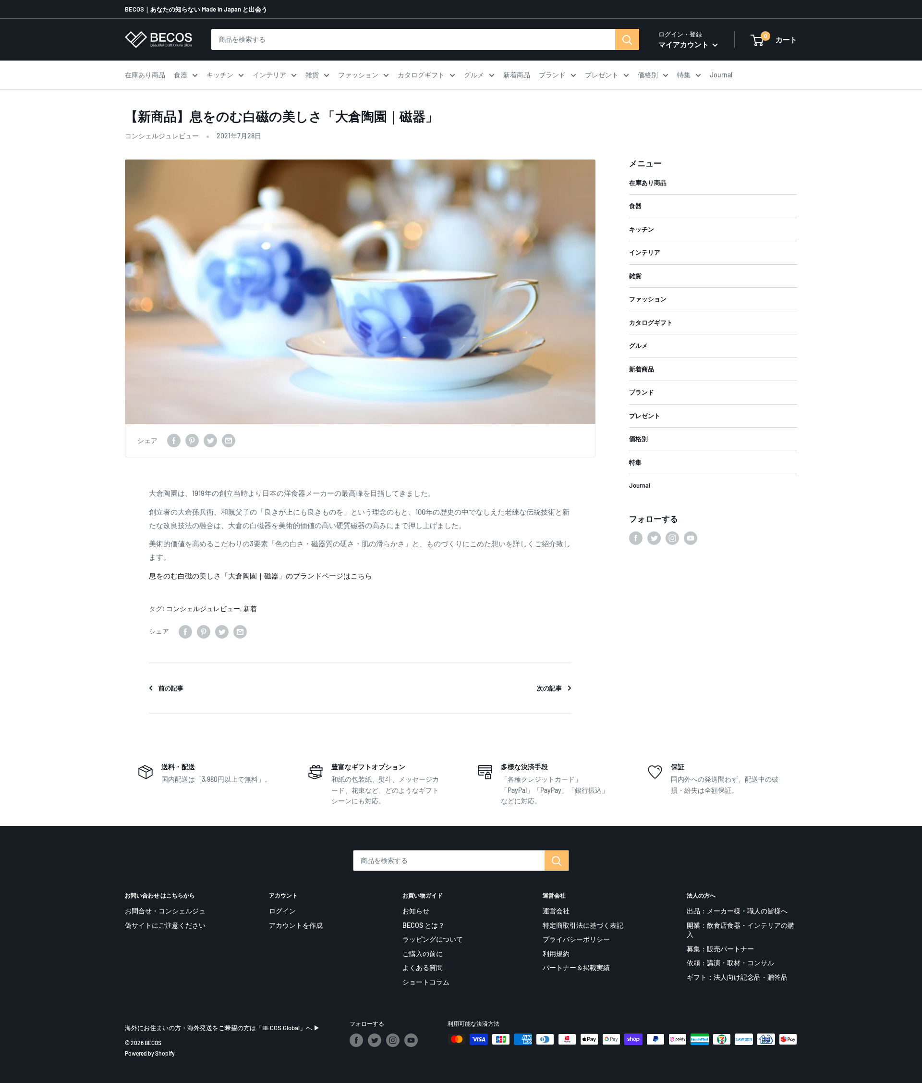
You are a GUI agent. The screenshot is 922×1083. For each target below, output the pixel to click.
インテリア (269, 75)
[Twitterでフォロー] (654, 538)
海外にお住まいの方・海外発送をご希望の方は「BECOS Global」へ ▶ (222, 1028)
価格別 (648, 75)
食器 (180, 75)
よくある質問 (422, 967)
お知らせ (415, 911)
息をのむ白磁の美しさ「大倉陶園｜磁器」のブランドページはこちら (260, 575)
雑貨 (312, 75)
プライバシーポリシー (576, 939)
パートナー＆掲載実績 (576, 967)
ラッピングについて (432, 939)
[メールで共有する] (228, 440)
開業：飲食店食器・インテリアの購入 (740, 930)
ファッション (358, 75)
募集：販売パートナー (720, 949)
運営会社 (556, 911)
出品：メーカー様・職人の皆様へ (737, 911)
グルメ (474, 75)
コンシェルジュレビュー (162, 136)
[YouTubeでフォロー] (690, 538)
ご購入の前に (422, 953)
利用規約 (556, 953)
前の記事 (170, 688)
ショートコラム (425, 982)
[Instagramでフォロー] (672, 538)
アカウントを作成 (296, 925)
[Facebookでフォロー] (636, 538)
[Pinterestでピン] (192, 440)
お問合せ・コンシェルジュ (165, 911)
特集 (684, 75)
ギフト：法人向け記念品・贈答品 (737, 977)
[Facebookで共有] (174, 440)
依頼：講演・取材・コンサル (730, 963)
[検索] (627, 39)
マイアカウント (684, 44)
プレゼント (602, 75)
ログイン (282, 911)
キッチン (219, 75)
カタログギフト (421, 75)
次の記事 (549, 688)
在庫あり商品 (145, 75)
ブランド (552, 75)
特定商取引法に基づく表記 (583, 925)
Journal (721, 75)
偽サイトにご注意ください (165, 925)
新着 (250, 608)
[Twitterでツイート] (210, 440)
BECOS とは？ (423, 925)
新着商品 (516, 75)
